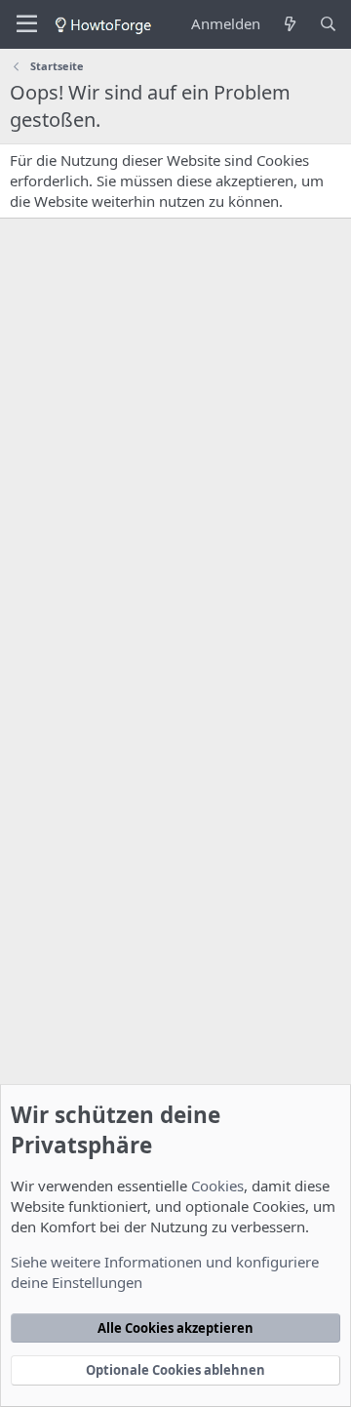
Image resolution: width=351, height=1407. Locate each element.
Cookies (217, 1185)
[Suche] (328, 24)
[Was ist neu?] (289, 24)
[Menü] (27, 24)
